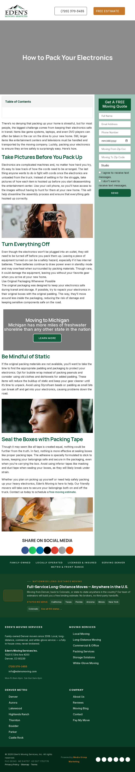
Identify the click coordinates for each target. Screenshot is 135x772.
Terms (34, 764)
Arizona (90, 602)
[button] (43, 11)
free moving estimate (62, 492)
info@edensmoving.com (23, 671)
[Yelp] (127, 759)
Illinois (101, 602)
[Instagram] (104, 759)
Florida (79, 602)
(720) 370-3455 (18, 666)
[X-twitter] (122, 759)
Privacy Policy (12, 764)
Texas (68, 602)
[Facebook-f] (98, 759)
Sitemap (25, 764)
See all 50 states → (51, 608)
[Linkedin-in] (110, 759)
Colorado (33, 608)
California (56, 602)
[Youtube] (116, 759)
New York (113, 602)
